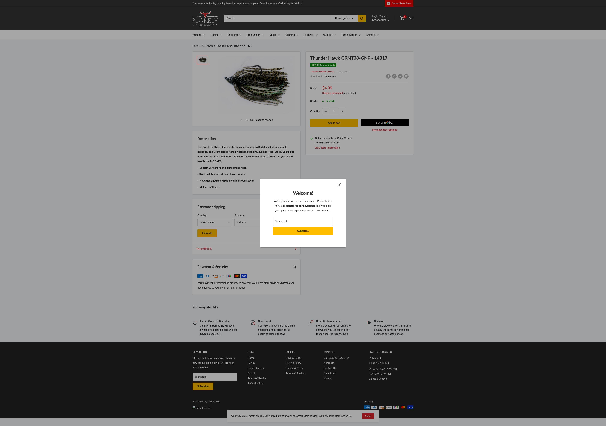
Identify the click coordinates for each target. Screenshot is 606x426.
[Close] (339, 184)
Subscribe (303, 230)
